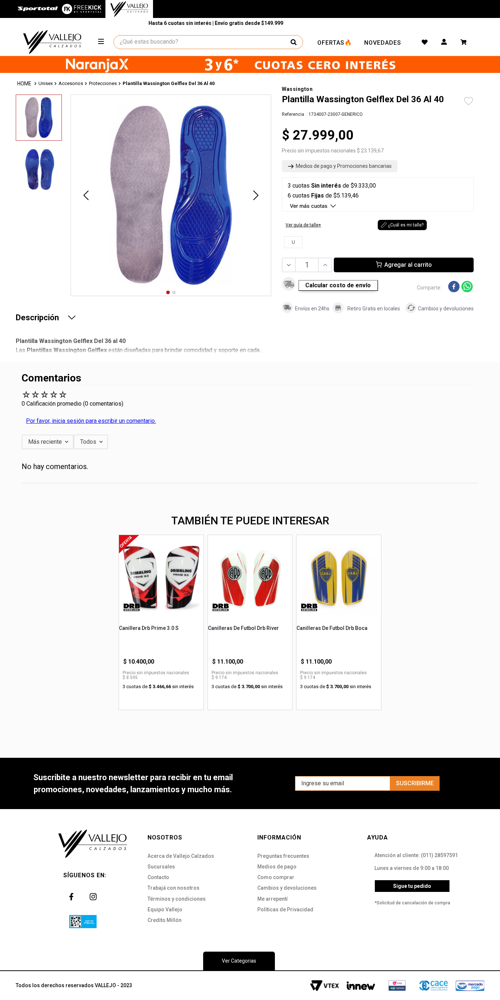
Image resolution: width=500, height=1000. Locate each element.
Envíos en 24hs (312, 308)
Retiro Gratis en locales (373, 308)
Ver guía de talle (302, 225)
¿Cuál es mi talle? (405, 225)
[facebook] (454, 287)
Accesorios (71, 83)
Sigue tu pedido (412, 886)
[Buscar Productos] (293, 42)
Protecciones (103, 83)
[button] (340, 166)
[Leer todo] (72, 317)
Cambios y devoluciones (446, 308)
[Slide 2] (174, 292)
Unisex (45, 83)
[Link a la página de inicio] (25, 83)
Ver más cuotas (309, 206)
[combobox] (208, 42)
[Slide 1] (168, 292)
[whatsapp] (467, 287)
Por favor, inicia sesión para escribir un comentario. (91, 420)
